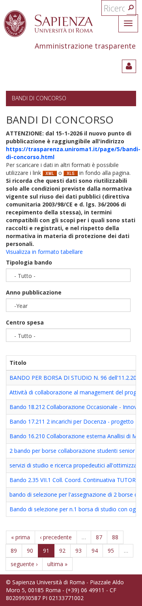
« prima (20, 537)
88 (115, 537)
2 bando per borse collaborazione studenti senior (72, 450)
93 (78, 550)
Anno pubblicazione (34, 292)
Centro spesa (25, 322)
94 (95, 550)
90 (30, 550)
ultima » (57, 564)
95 (111, 550)
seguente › (24, 564)
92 (62, 550)
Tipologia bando (29, 262)
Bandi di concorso (39, 98)
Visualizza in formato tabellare (44, 251)
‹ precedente (56, 537)
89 (14, 550)
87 (99, 537)
